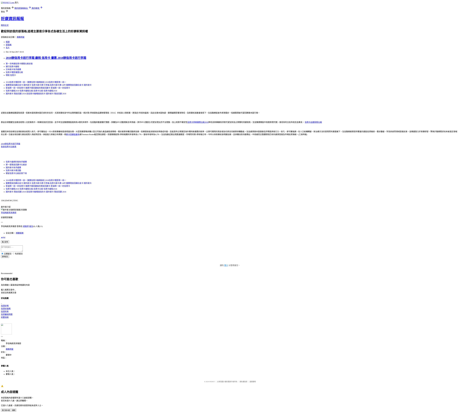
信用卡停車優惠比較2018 (197, 122)
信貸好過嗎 (6, 309)
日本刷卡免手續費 (13, 69)
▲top (3, 237)
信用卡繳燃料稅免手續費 (16, 162)
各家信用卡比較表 (8, 147)
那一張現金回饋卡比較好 (16, 165)
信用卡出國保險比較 (313, 122)
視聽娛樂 (19, 233)
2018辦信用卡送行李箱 (10, 144)
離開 (13, 410)
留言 (31, 226)
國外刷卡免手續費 (13, 168)
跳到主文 (5, 25)
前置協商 (5, 317)
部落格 (9, 45)
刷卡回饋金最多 (73, 134)
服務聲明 (253, 381)
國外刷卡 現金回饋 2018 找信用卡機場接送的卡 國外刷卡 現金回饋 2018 (36, 94)
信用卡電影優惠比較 (14, 72)
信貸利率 (5, 312)
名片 (8, 48)
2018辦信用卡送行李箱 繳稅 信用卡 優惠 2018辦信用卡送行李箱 (46, 57)
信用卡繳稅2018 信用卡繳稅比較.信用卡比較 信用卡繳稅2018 (31, 91)
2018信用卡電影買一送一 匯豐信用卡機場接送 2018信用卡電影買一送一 (36, 82)
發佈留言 (5, 256)
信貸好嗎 (5, 306)
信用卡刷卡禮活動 (13, 170)
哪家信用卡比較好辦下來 (16, 173)
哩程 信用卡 (11, 75)
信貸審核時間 (6, 314)
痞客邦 (26, 226)
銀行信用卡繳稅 (12, 67)
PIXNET (212, 381)
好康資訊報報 (12, 18)
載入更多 (5, 242)
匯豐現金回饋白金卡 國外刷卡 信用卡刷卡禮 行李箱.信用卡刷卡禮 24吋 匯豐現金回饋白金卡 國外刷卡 (49, 85)
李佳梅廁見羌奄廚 (8, 213)
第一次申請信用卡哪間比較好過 (19, 64)
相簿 (8, 42)
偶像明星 (20, 37)
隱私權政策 (243, 381)
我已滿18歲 (6, 410)
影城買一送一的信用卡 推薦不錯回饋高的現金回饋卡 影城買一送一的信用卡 (38, 88)
